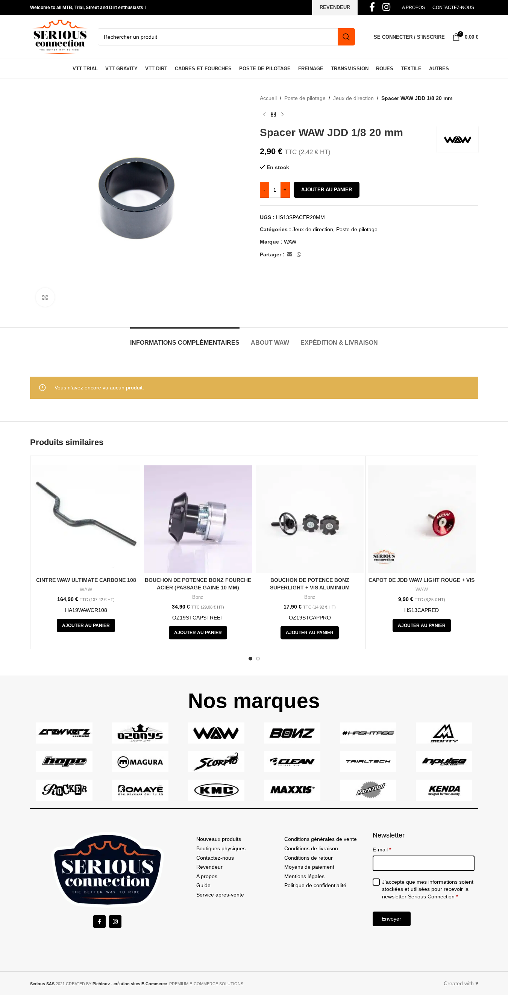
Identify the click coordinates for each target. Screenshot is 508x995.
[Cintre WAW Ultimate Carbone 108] (86, 519)
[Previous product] (264, 114)
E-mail (382, 850)
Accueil (268, 98)
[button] (86, 625)
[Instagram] (115, 921)
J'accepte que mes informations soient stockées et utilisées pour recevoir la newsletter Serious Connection (427, 889)
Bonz (197, 597)
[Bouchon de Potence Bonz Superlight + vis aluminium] (310, 519)
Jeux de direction (353, 98)
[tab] (185, 338)
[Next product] (282, 114)
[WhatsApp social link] (298, 255)
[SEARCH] (346, 36)
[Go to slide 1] (250, 658)
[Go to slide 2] (258, 658)
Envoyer (391, 919)
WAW (290, 242)
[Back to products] (273, 114)
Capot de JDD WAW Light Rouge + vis (421, 580)
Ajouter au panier (326, 189)
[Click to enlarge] (45, 297)
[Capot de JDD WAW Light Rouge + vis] (422, 519)
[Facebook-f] (99, 921)
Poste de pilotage (305, 98)
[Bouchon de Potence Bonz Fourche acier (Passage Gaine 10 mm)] (198, 519)
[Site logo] (60, 36)
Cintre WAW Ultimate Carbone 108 (86, 580)
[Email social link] (289, 255)
